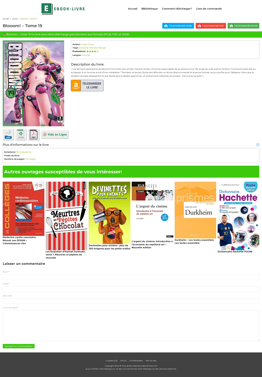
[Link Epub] (20, 134)
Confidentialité (136, 361)
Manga (101, 47)
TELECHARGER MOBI (180, 25)
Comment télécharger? (177, 8)
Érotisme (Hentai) (88, 47)
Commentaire (11, 307)
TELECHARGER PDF (213, 25)
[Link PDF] (33, 134)
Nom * (6, 272)
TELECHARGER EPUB (245, 25)
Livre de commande (209, 8)
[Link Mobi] (8, 134)
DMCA (123, 361)
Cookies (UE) (111, 361)
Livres (14, 19)
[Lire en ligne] (54, 134)
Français (86, 55)
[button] (131, 145)
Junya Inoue (87, 44)
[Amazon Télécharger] (87, 85)
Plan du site (150, 361)
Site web (7, 295)
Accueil (132, 8)
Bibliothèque (149, 8)
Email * (6, 283)
